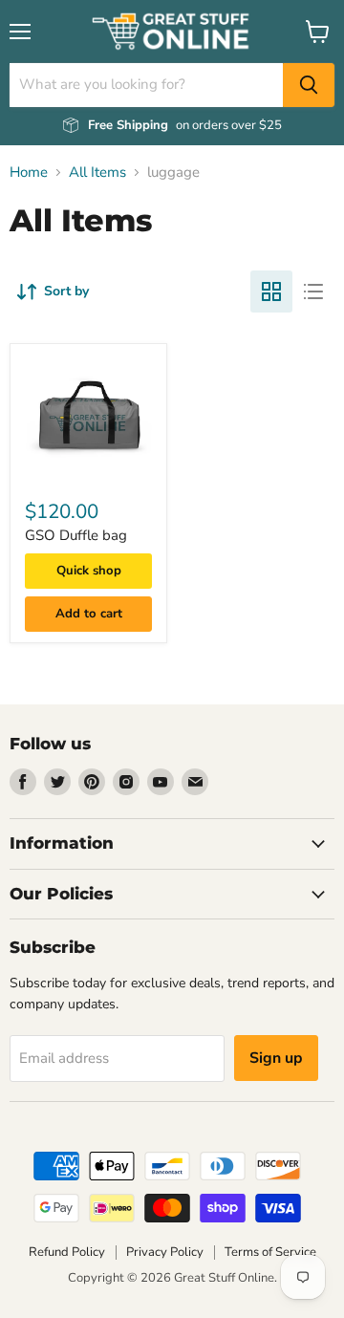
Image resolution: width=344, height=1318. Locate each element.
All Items (97, 172)
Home (29, 172)
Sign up (276, 1058)
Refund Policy (67, 1252)
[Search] (308, 85)
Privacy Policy (165, 1252)
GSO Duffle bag (76, 535)
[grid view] (271, 291)
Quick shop (88, 570)
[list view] (313, 291)
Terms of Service (270, 1252)
